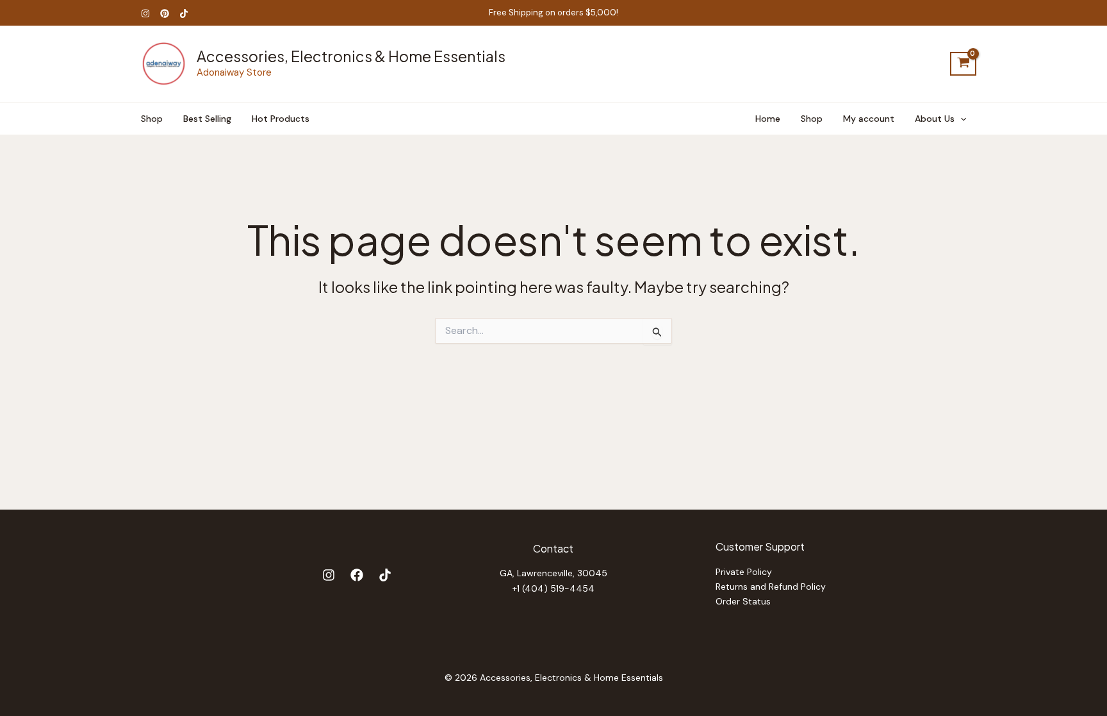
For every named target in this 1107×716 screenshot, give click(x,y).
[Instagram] (145, 13)
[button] (960, 118)
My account (868, 118)
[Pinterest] (164, 13)
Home (767, 118)
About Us (935, 118)
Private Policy (744, 572)
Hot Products (280, 118)
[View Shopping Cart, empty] (963, 64)
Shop (152, 118)
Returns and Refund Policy (771, 586)
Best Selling (207, 118)
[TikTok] (183, 13)
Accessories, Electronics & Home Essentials (351, 56)
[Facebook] (356, 575)
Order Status (743, 601)
